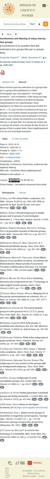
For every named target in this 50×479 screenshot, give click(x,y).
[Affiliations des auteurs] (45, 58)
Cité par (22, 192)
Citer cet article (21, 138)
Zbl (24, 208)
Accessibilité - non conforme (33, 470)
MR (18, 208)
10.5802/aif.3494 (12, 157)
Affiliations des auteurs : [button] (11, 174)
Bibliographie (8, 192)
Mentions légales (29, 476)
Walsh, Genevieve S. (31, 57)
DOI (12, 208)
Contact (41, 476)
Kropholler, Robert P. (9, 57)
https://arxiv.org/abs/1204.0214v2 (32, 407)
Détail (5, 138)
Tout (32, 23)
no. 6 (9, 34)
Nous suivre (34, 473)
